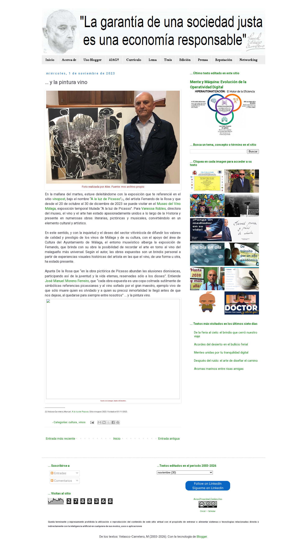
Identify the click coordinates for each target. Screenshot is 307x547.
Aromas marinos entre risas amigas (219, 369)
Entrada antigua (169, 438)
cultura (73, 422)
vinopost (58, 199)
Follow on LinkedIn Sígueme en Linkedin (207, 486)
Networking (249, 60)
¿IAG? (114, 60)
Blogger (202, 536)
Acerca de (69, 60)
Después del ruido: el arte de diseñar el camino (226, 361)
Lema (153, 60)
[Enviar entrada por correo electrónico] (92, 422)
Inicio (50, 60)
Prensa (203, 60)
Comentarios (62, 481)
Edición (184, 60)
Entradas (59, 473)
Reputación (223, 60)
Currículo (133, 60)
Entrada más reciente (60, 438)
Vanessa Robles (153, 209)
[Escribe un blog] (104, 422)
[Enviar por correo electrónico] (99, 422)
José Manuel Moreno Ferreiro (67, 281)
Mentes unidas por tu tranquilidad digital (221, 352)
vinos (82, 422)
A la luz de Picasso (105, 199)
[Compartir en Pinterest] (118, 422)
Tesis (168, 60)
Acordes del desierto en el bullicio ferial (221, 344)
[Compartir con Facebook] (113, 422)
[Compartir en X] (109, 422)
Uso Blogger (92, 60)
